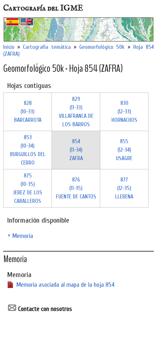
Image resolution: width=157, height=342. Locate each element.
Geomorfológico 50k (101, 47)
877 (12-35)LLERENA (124, 188)
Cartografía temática (46, 47)
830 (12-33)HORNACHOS (124, 111)
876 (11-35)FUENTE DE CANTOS (76, 188)
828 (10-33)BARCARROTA (27, 111)
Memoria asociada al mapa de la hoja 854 (65, 284)
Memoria (22, 236)
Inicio (8, 47)
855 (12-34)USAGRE (124, 150)
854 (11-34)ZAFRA (76, 150)
